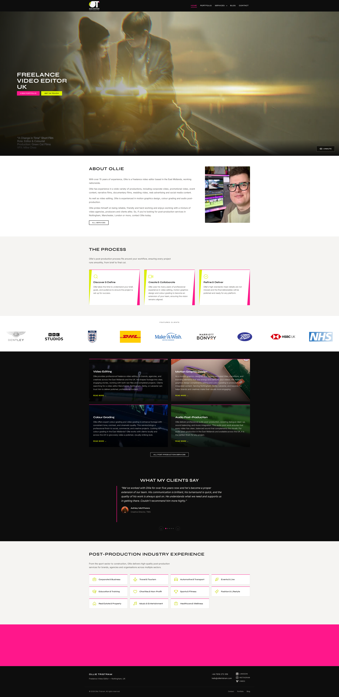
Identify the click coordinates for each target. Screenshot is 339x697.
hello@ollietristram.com (222, 678)
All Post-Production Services (169, 455)
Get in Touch (51, 93)
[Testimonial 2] (167, 528)
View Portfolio (28, 93)
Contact (231, 691)
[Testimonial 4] (171, 528)
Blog (248, 691)
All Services (98, 223)
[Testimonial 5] (173, 528)
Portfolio (240, 691)
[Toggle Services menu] (227, 6)
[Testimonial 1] (165, 528)
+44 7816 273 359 (220, 674)
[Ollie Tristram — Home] (94, 5)
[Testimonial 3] (169, 528)
